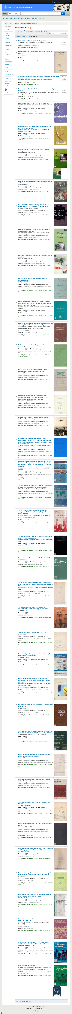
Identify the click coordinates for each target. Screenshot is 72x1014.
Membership (8, 46)
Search (5, 13)
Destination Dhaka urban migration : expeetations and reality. (35, 182)
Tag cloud (41, 18)
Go (63, 14)
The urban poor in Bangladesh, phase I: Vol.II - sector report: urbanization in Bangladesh (35, 584)
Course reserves (19, 18)
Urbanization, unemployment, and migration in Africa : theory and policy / (35, 895)
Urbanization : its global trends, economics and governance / (34, 680)
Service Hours (7, 34)
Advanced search (8, 18)
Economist (8, 78)
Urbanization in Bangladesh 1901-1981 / (34, 803)
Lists (11, 23)
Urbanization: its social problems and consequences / (34, 920)
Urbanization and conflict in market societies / (35, 705)
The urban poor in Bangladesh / (35, 558)
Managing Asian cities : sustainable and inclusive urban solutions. (35, 256)
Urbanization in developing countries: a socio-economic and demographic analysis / (35, 849)
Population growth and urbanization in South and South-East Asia (35, 52)
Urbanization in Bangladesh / (34, 779)
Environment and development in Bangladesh (32, 41)
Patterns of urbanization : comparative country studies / (35, 324)
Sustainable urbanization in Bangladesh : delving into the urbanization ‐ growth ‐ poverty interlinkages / (35, 463)
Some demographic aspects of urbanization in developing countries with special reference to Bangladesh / (32, 397)
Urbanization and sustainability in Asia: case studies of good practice (37, 89)
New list (20, 31)
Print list (45, 31)
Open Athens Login (7, 91)
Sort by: (49, 33)
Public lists (16, 23)
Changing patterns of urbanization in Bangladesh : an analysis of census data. (34, 127)
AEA (6, 71)
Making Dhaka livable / (34, 230)
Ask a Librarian (7, 53)
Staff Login (36, 1011)
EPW (6, 68)
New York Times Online (8, 83)
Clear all (24, 36)
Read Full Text (29, 548)
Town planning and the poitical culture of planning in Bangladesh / (34, 654)
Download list (29, 31)
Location (7, 30)
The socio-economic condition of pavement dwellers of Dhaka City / (35, 537)
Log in (18, 1001)
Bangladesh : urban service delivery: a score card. (34, 103)
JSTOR (7, 64)
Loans (7, 49)
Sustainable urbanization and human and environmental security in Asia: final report (38, 77)
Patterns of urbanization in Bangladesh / (34, 345)
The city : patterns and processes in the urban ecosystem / (34, 511)
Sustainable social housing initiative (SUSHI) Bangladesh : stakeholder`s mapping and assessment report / (35, 441)
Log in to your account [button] (59, 2)
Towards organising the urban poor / (32, 632)
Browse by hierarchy (31, 18)
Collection (8, 42)
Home (6, 23)
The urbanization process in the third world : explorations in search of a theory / (33, 608)
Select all (18, 36)
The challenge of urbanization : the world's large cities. (35, 485)
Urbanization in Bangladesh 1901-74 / (35, 824)
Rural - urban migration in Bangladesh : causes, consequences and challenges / (33, 370)
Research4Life (9, 75)
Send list (37, 31)
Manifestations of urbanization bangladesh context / (34, 279)
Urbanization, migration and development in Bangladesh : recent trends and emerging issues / (35, 873)
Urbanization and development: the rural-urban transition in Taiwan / (35, 732)
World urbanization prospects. (27, 965)
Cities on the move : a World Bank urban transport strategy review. (33, 150)
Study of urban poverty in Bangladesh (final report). (34, 417)
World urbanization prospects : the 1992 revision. (33, 942)
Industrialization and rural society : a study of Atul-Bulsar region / (34, 205)
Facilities (7, 39)
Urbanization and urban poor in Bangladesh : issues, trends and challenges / (34, 755)
